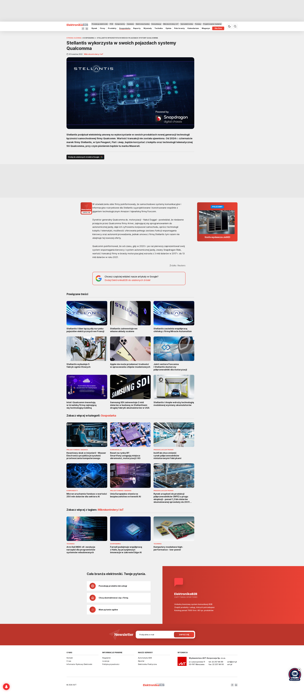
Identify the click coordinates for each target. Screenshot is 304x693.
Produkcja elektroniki (100, 24)
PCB (111, 24)
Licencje (105, 661)
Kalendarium (193, 28)
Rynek (94, 28)
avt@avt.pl (232, 662)
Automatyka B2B (145, 658)
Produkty (112, 28)
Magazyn (206, 28)
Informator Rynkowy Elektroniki (79, 664)
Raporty (137, 28)
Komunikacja (156, 24)
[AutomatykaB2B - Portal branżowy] (77, 24)
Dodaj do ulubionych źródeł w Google (83, 157)
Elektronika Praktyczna (147, 664)
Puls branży (179, 28)
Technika (158, 28)
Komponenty (120, 24)
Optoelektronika (187, 24)
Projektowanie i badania (212, 24)
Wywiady (147, 28)
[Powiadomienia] (6, 686)
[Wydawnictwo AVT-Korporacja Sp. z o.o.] (182, 662)
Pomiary (198, 24)
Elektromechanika (142, 24)
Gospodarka (124, 28)
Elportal (141, 661)
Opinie (168, 28)
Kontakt (69, 658)
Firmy (102, 28)
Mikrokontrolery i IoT (170, 24)
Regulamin (106, 658)
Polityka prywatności (110, 664)
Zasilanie (130, 24)
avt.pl (229, 664)
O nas (68, 661)
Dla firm (218, 28)
